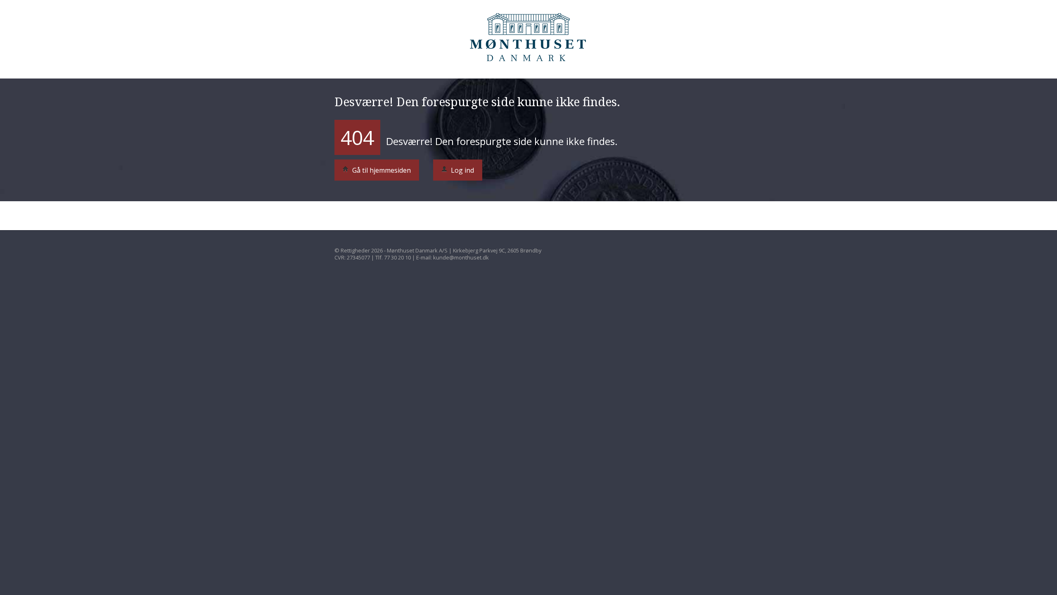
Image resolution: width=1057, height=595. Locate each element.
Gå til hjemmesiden (381, 170)
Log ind (461, 170)
